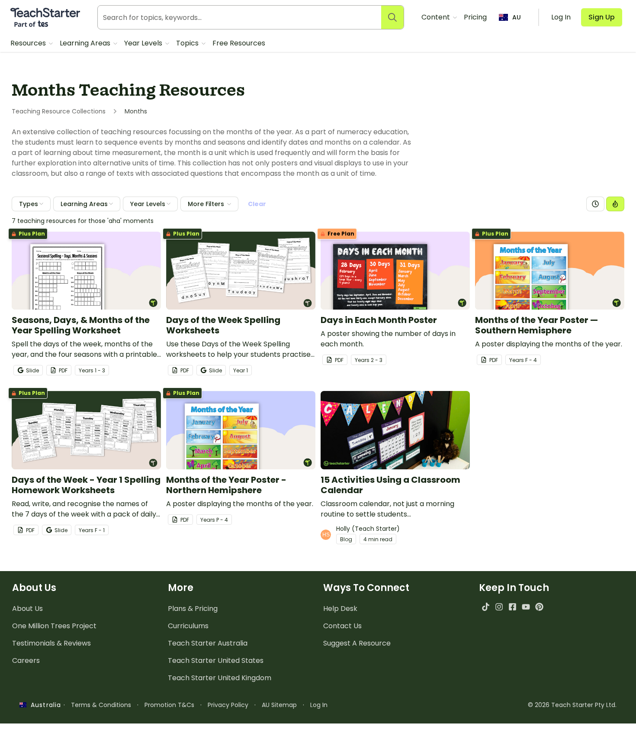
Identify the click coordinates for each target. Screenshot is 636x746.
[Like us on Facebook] (512, 607)
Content (436, 17)
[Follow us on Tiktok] (485, 607)
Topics (188, 43)
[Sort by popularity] (615, 204)
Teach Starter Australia (207, 643)
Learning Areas (86, 43)
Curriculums (188, 626)
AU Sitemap (279, 705)
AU (516, 17)
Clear (257, 204)
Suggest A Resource (357, 643)
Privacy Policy (228, 705)
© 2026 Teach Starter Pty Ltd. (572, 705)
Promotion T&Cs (169, 705)
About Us (27, 609)
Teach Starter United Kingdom (219, 678)
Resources (29, 43)
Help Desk (340, 609)
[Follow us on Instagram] (499, 607)
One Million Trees (54, 626)
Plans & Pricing (193, 609)
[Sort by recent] (595, 204)
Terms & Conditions (101, 705)
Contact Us (342, 626)
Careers (26, 660)
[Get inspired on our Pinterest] (539, 607)
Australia (43, 705)
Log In (319, 705)
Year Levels (144, 43)
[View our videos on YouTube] (526, 607)
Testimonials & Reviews (51, 643)
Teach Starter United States (215, 660)
